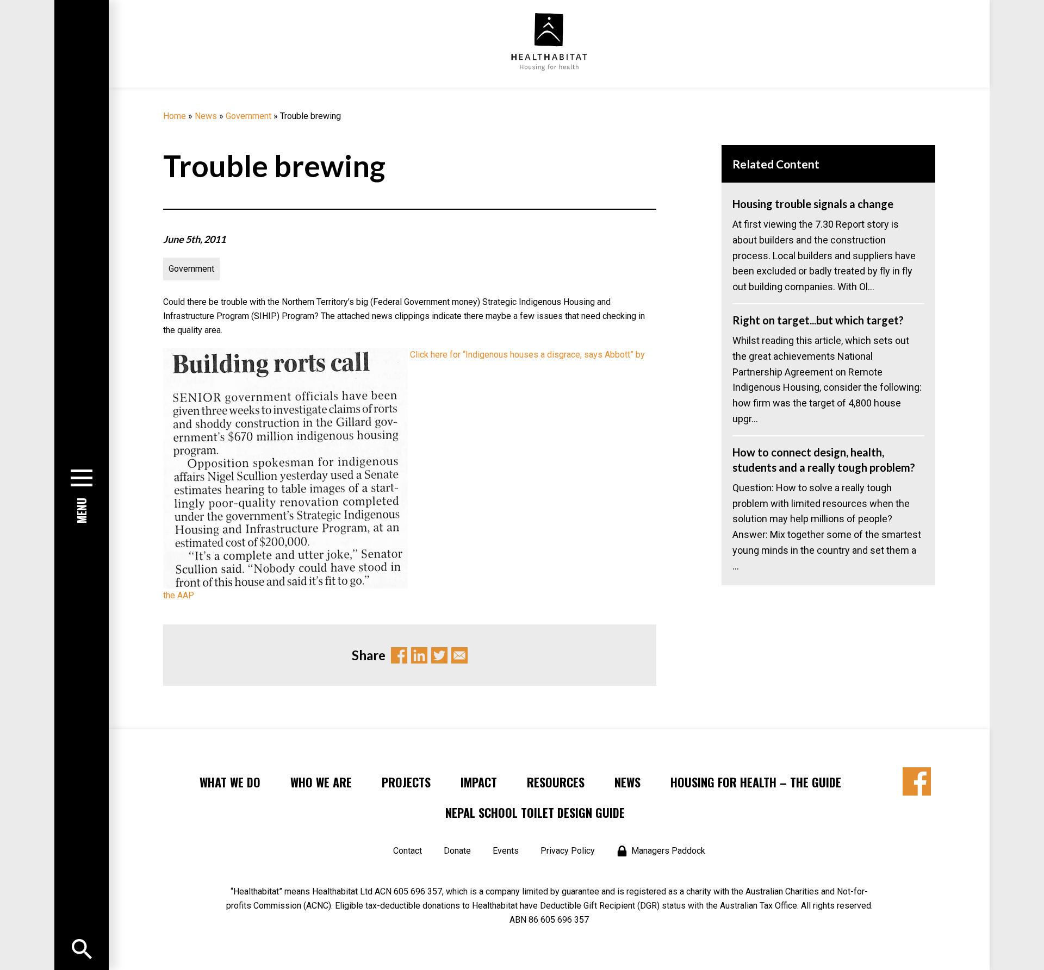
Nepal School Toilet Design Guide (535, 812)
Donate (457, 851)
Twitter (439, 655)
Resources (556, 782)
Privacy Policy (567, 851)
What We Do (230, 782)
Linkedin (419, 655)
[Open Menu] (82, 949)
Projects (406, 782)
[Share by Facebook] (917, 781)
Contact (407, 851)
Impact (479, 782)
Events (506, 851)
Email (459, 655)
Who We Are (321, 782)
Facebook (399, 655)
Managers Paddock (668, 851)
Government (248, 116)
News (206, 116)
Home (174, 116)
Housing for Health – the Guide (755, 782)
